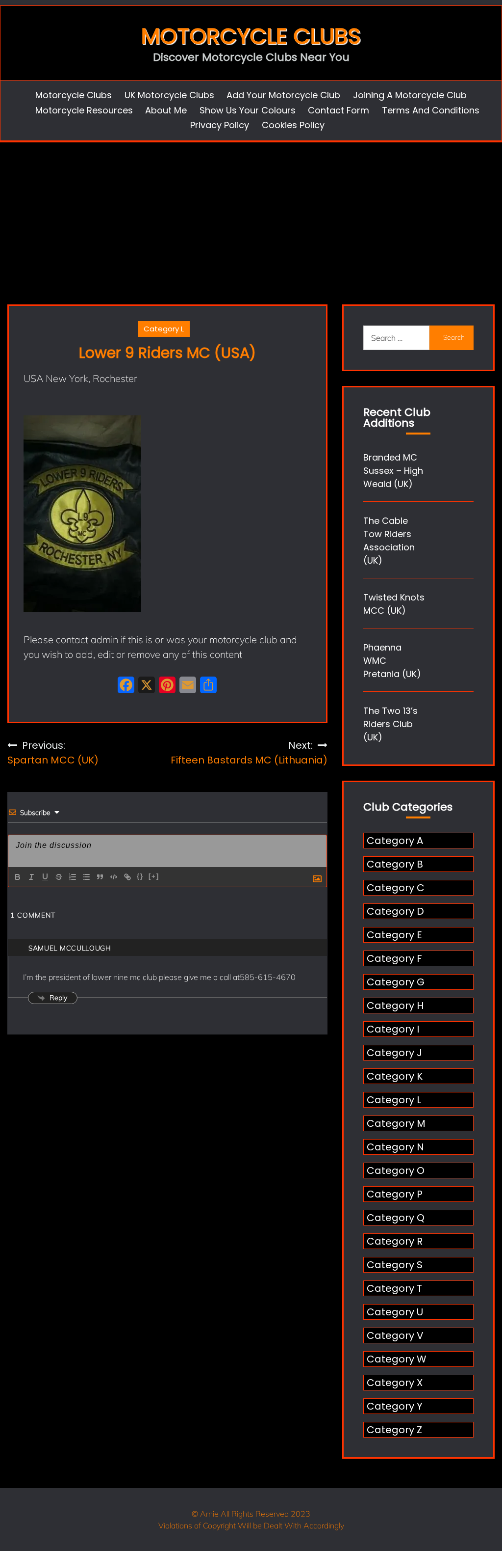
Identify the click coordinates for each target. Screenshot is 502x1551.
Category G (396, 982)
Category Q (396, 1217)
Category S (395, 1265)
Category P (395, 1194)
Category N (395, 1147)
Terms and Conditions (430, 110)
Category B (395, 864)
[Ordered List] (72, 877)
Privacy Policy (219, 125)
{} (140, 876)
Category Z (394, 1430)
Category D (395, 911)
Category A (395, 840)
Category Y (395, 1406)
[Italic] (31, 877)
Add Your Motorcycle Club (283, 95)
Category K (395, 1076)
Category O (396, 1170)
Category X (395, 1382)
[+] (154, 876)
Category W (397, 1359)
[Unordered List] (86, 877)
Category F (394, 958)
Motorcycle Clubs (251, 36)
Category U (395, 1312)
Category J (394, 1053)
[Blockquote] (100, 877)
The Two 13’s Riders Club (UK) (390, 724)
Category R (395, 1241)
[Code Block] (114, 877)
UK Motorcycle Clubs (169, 95)
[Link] (127, 877)
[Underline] (45, 877)
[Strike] (59, 877)
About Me (166, 110)
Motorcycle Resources (84, 110)
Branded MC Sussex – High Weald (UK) (393, 470)
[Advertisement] (251, 216)
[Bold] (18, 877)
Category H (395, 1005)
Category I (393, 1029)
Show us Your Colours (248, 110)
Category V (395, 1335)
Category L (164, 329)
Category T (394, 1288)
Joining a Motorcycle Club (410, 95)
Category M (396, 1123)
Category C (396, 888)
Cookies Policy (293, 125)
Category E (394, 935)
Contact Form (338, 110)
